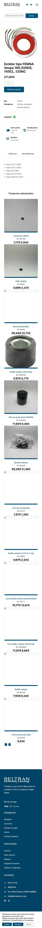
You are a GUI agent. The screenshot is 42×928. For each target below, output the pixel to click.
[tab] (27, 155)
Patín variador (21, 281)
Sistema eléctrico (23, 107)
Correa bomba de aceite (21, 735)
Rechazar (18, 924)
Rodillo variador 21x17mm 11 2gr (21, 553)
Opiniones (7, 859)
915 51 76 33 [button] (12, 883)
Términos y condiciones (12, 868)
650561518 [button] (12, 887)
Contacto (7, 851)
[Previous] (6, 744)
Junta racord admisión (21, 508)
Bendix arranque (21, 462)
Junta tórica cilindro (21, 236)
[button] (21, 42)
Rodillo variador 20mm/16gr (21, 372)
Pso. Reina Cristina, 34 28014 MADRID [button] (22, 892)
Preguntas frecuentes (12, 863)
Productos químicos (11, 836)
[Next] (9, 744)
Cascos (6, 832)
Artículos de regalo (10, 828)
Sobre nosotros (9, 855)
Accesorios (8, 824)
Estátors (20, 104)
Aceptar (7, 924)
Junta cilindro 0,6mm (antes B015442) (21, 598)
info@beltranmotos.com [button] (17, 896)
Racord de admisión (21, 326)
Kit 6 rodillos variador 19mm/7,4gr (21, 644)
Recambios (28, 104)
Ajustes (28, 924)
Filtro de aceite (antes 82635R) (21, 417)
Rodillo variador (21, 689)
